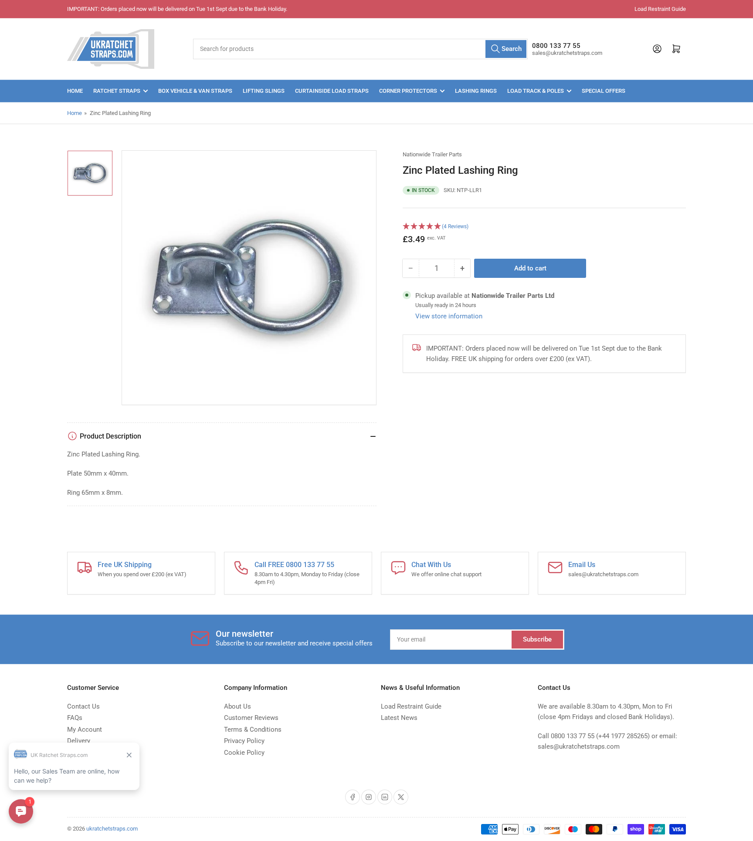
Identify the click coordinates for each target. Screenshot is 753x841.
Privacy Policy (244, 741)
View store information (448, 316)
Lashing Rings (476, 91)
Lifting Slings (264, 91)
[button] (544, 226)
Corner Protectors (408, 91)
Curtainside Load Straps (332, 91)
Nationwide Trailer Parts (432, 154)
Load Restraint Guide (660, 9)
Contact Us (83, 706)
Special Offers (603, 91)
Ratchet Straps (116, 91)
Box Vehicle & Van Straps (195, 91)
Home (75, 91)
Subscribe (537, 639)
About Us (237, 706)
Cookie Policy (244, 753)
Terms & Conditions (253, 729)
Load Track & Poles (535, 91)
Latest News (399, 718)
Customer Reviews (251, 718)
